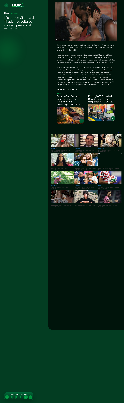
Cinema (14, 13)
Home (6, 13)
